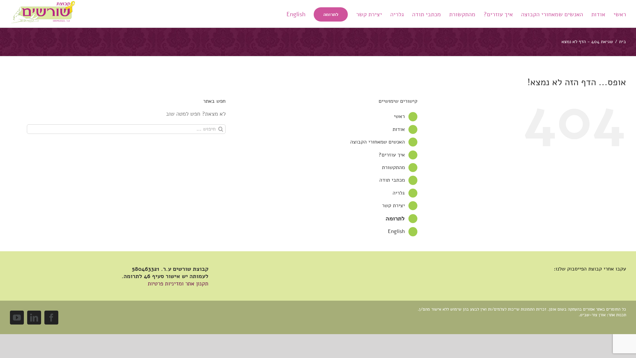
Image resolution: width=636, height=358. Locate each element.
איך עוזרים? (392, 154)
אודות (399, 129)
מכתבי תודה (392, 180)
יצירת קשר (393, 205)
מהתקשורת (393, 167)
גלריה (399, 193)
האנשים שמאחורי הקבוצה (377, 142)
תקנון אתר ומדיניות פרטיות (178, 283)
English (396, 231)
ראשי (399, 116)
